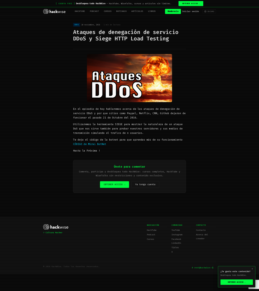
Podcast (94, 11)
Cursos (108, 11)
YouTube (175, 230)
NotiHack (121, 11)
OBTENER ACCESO (191, 3)
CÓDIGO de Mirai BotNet (89, 144)
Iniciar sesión (190, 11)
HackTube (80, 11)
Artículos (137, 11)
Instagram (176, 234)
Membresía (173, 11)
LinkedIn (176, 243)
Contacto (201, 230)
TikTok (175, 247)
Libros (152, 11)
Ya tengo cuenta (145, 184)
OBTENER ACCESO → (114, 184)
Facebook (176, 239)
